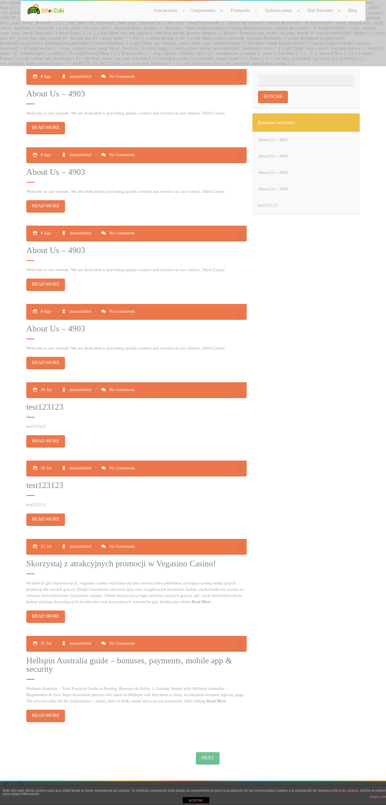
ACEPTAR (196, 800)
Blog (352, 10)
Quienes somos (278, 10)
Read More (201, 601)
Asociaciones (165, 10)
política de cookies (344, 791)
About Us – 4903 (273, 139)
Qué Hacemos (320, 10)
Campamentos (202, 10)
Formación (240, 10)
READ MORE (45, 127)
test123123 (267, 205)
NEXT (207, 757)
